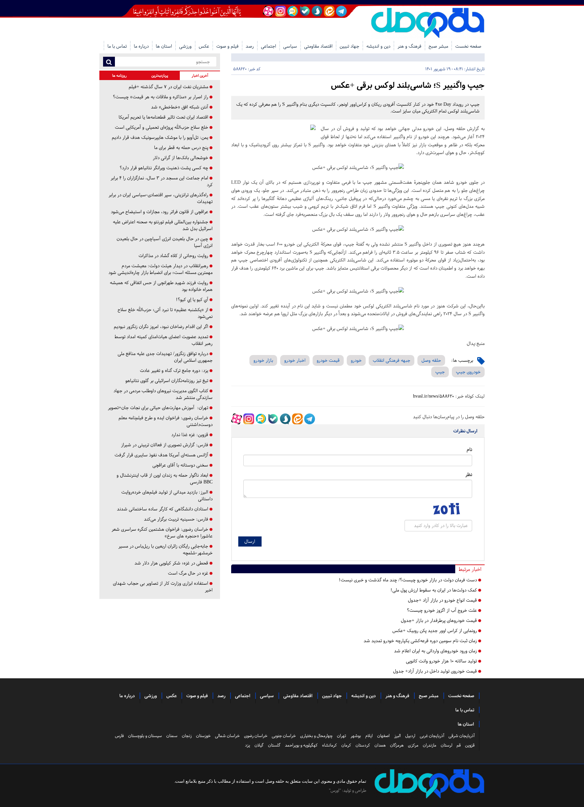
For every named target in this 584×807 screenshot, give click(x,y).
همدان (380, 745)
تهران (341, 736)
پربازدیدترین (159, 75)
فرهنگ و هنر (409, 46)
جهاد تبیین (349, 46)
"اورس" (335, 790)
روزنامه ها (119, 75)
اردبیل (410, 736)
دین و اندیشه (378, 46)
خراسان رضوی (255, 736)
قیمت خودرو (328, 360)
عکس (204, 46)
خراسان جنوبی (284, 736)
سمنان (171, 736)
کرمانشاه (329, 745)
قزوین (469, 745)
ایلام (369, 736)
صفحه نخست (468, 46)
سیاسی (290, 46)
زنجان (187, 736)
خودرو (356, 360)
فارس (119, 736)
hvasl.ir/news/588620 (433, 396)
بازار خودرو (263, 360)
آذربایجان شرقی (461, 736)
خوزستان (203, 736)
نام (469, 449)
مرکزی (413, 745)
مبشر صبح (438, 46)
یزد (247, 745)
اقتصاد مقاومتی (318, 46)
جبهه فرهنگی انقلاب (391, 360)
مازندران (429, 745)
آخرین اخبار (200, 75)
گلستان (274, 745)
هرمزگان (397, 745)
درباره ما (141, 46)
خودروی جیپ (468, 372)
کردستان (363, 745)
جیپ (440, 372)
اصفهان (383, 736)
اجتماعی (268, 46)
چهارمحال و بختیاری (316, 736)
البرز (397, 736)
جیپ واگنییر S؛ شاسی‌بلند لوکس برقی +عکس (408, 85)
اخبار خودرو (295, 360)
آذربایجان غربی (432, 736)
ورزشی (185, 46)
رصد (250, 46)
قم (459, 745)
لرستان (446, 745)
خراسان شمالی (227, 736)
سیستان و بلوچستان (145, 736)
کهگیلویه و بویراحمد (301, 745)
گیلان (259, 745)
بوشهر (355, 736)
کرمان (346, 745)
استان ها (164, 46)
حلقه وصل (431, 360)
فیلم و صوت (227, 46)
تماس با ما (117, 46)
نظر (468, 474)
